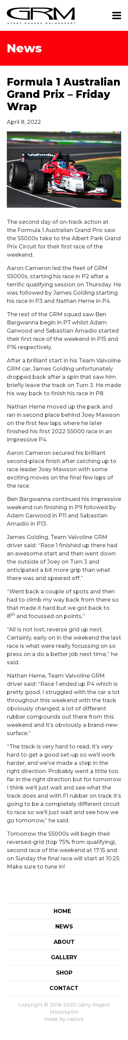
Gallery (64, 957)
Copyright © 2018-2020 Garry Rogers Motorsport (64, 1008)
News (64, 926)
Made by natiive (64, 1019)
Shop (64, 973)
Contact (64, 988)
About (64, 942)
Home (62, 911)
